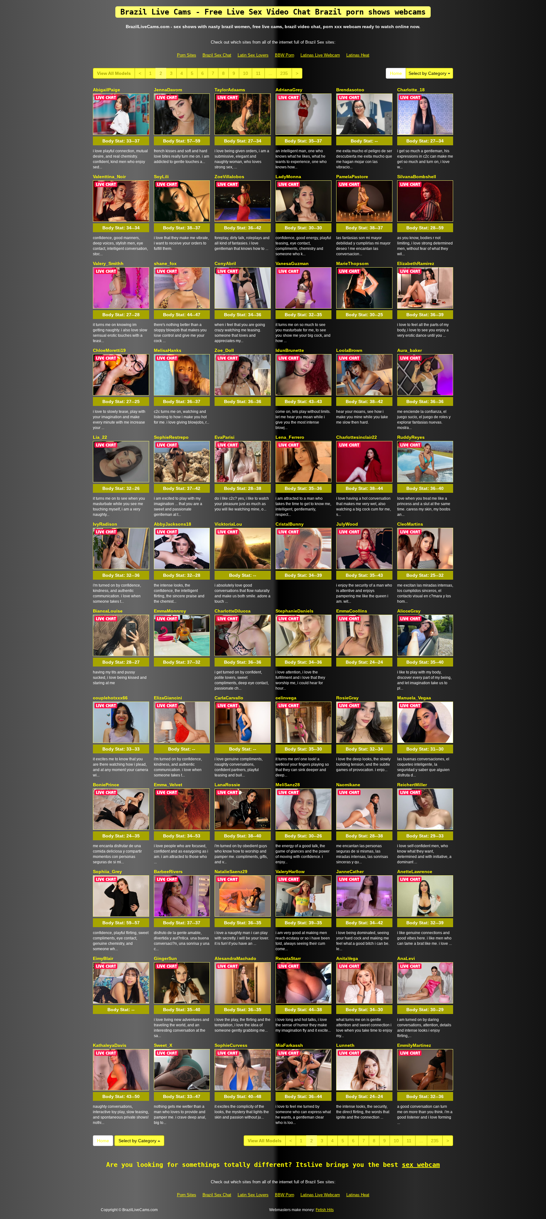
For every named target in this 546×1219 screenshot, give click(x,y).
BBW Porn (284, 55)
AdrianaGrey (289, 89)
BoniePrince (106, 784)
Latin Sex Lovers (253, 55)
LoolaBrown (349, 350)
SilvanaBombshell (416, 176)
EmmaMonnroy (170, 610)
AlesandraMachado (235, 958)
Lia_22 (100, 437)
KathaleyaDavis (109, 1045)
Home (396, 73)
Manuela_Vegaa (414, 697)
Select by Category (428, 73)
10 (245, 73)
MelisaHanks (167, 350)
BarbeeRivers (168, 871)
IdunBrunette (290, 350)
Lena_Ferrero (290, 437)
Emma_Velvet (168, 784)
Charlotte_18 (411, 89)
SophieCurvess (231, 1045)
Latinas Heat (357, 55)
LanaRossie (227, 784)
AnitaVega (347, 958)
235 (284, 73)
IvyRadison (105, 524)
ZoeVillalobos (229, 176)
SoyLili (161, 176)
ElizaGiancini (168, 697)
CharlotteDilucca (233, 610)
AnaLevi (406, 958)
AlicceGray (409, 610)
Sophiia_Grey (107, 871)
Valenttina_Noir (109, 176)
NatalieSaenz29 (231, 871)
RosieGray (347, 697)
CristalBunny (290, 524)
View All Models (114, 73)
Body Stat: (121, 140)
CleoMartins (410, 524)
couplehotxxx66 (110, 697)
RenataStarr (288, 958)
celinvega (286, 697)
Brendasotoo (350, 89)
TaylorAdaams (230, 89)
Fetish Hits (325, 1210)
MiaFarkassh (289, 1045)
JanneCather (350, 871)
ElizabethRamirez (415, 263)
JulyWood (347, 524)
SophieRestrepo (171, 437)
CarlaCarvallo (229, 697)
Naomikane (348, 784)
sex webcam (421, 1164)
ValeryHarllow (290, 871)
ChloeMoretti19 (109, 350)
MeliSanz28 (288, 784)
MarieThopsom (352, 263)
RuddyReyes (411, 437)
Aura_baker (409, 350)
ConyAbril (225, 263)
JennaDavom (168, 89)
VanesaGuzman (292, 263)
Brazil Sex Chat (217, 55)
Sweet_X (163, 1045)
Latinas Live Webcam (320, 55)
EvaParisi (224, 437)
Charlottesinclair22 (356, 437)
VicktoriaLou (228, 524)
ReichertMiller (412, 784)
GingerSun (165, 958)
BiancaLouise (108, 610)
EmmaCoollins (351, 610)
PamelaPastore (352, 176)
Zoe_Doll (224, 350)
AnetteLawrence (414, 871)
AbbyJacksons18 (172, 524)
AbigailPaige (106, 89)
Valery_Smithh (108, 263)
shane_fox (165, 263)
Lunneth (345, 1045)
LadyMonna (288, 176)
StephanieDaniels (294, 610)
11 (258, 73)
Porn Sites (186, 55)
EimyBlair (103, 958)
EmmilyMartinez (414, 1045)
